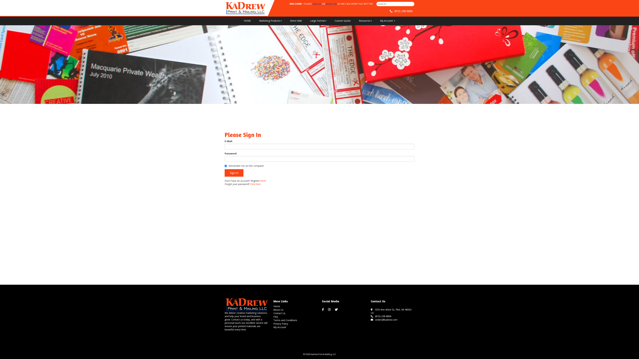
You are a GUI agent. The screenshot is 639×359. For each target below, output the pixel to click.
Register (331, 4)
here (262, 180)
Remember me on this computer (246, 165)
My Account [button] (387, 20)
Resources (364, 20)
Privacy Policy (280, 323)
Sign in (317, 4)
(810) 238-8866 (382, 316)
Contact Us (279, 313)
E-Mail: (229, 141)
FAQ (275, 316)
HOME (247, 20)
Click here (255, 184)
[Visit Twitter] (337, 309)
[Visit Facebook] (323, 309)
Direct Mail (296, 20)
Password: (231, 153)
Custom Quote (343, 20)
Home (276, 306)
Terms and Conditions (285, 320)
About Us (278, 309)
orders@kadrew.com (385, 319)
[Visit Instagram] (329, 309)
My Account (279, 327)
